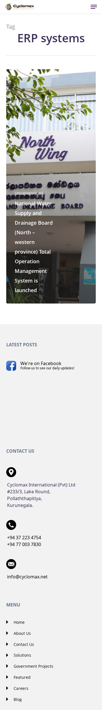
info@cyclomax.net (27, 577)
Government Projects (32, 666)
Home (18, 622)
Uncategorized (29, 193)
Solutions (21, 655)
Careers (20, 688)
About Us (21, 633)
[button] (94, 7)
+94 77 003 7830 (24, 544)
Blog (17, 699)
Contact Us (23, 644)
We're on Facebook (47, 365)
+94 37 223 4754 (24, 537)
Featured (21, 677)
